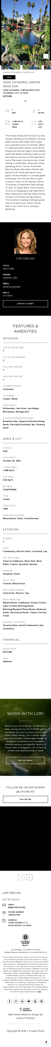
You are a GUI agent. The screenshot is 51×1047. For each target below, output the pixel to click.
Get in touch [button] (26, 760)
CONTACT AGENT (25, 303)
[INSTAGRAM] (16, 1001)
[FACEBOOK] (9, 1001)
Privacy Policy (36, 1030)
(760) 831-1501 (10, 277)
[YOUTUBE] (28, 1001)
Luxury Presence (25, 1017)
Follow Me (25, 799)
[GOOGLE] (41, 1001)
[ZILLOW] (35, 1001)
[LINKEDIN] (22, 1001)
